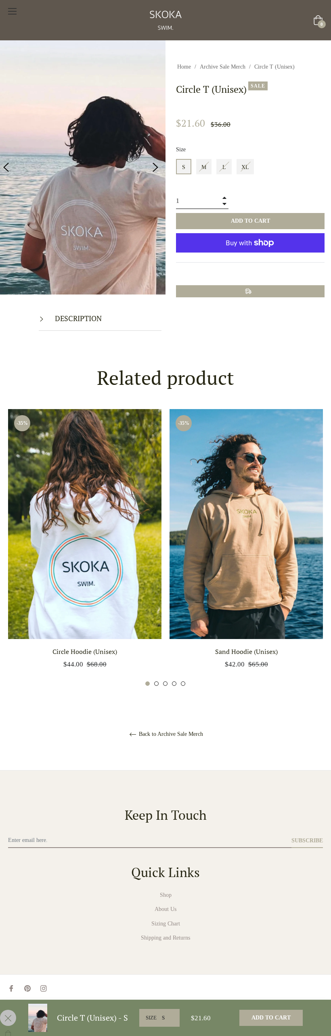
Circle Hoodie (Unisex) (84, 651)
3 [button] (165, 683)
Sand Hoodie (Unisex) (246, 651)
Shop (166, 895)
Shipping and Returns (165, 938)
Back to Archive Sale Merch (170, 734)
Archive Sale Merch (222, 67)
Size (181, 149)
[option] (85, 548)
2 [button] (156, 683)
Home (184, 67)
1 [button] (147, 683)
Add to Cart (271, 1018)
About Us (165, 909)
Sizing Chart (165, 924)
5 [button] (183, 683)
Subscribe (307, 841)
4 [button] (174, 683)
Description (77, 318)
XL (245, 167)
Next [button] (155, 167)
